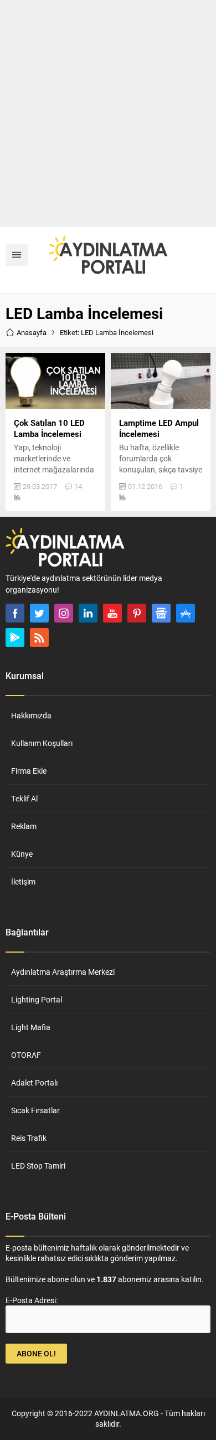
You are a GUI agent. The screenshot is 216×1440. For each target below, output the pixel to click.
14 (78, 486)
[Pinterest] (136, 613)
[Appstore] (185, 613)
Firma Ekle (29, 770)
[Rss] (39, 637)
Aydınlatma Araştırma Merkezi (63, 971)
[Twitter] (39, 613)
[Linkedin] (88, 613)
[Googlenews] (161, 613)
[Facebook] (15, 613)
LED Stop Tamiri (38, 1165)
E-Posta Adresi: (32, 1300)
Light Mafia (30, 1027)
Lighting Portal (36, 999)
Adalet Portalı (34, 1082)
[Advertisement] (108, 114)
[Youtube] (112, 613)
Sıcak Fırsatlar (35, 1110)
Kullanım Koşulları (42, 743)
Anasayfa (32, 332)
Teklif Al (24, 798)
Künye (22, 853)
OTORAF (26, 1055)
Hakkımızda (31, 715)
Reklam (24, 826)
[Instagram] (63, 613)
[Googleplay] (15, 637)
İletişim (23, 881)
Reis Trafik (29, 1138)
